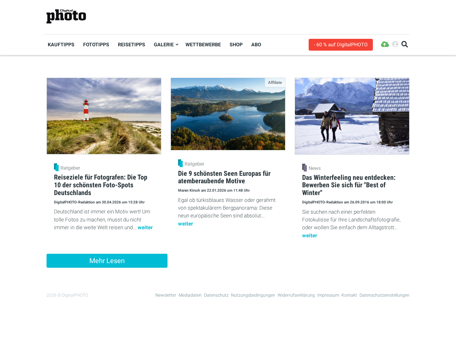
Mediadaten (190, 295)
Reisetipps (131, 45)
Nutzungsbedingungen (253, 295)
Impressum (328, 295)
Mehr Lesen (107, 261)
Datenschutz (216, 295)
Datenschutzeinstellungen (384, 295)
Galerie (164, 45)
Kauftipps (61, 45)
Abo (256, 45)
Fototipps (96, 45)
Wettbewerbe (203, 45)
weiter (145, 227)
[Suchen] (404, 44)
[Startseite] (66, 17)
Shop (236, 45)
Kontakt (349, 295)
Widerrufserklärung (296, 295)
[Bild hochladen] (385, 44)
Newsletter (165, 295)
